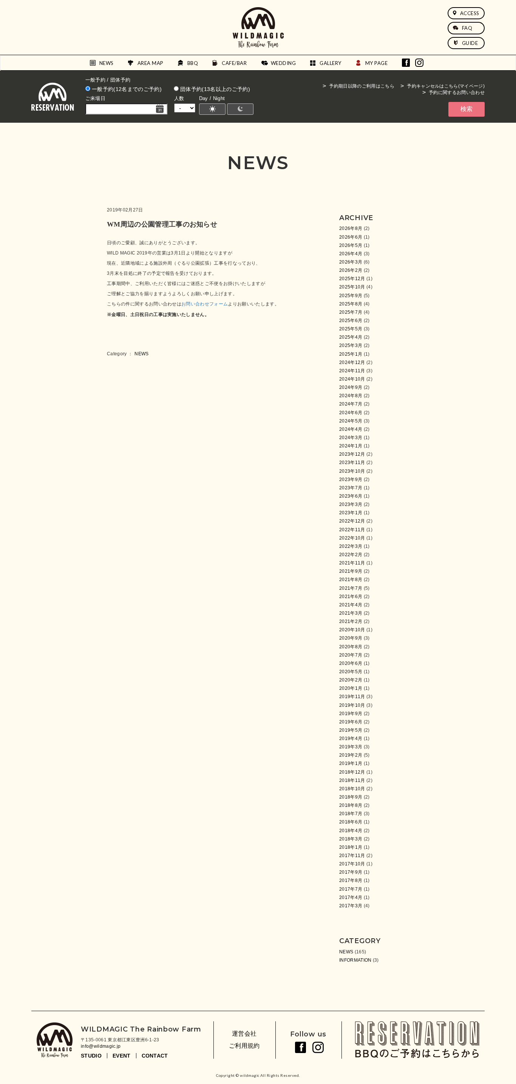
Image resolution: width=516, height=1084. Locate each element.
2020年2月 (350, 680)
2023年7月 (350, 487)
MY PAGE (376, 63)
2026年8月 (350, 228)
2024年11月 (352, 370)
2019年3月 (350, 746)
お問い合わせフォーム (204, 304)
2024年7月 (350, 404)
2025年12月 (352, 278)
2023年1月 (350, 512)
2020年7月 (350, 655)
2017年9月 (350, 872)
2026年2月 (350, 270)
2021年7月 (350, 588)
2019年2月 (350, 755)
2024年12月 (352, 362)
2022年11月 (352, 529)
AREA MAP (150, 63)
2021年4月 (350, 605)
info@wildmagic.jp (101, 1046)
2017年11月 (352, 855)
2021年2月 (350, 621)
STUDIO (91, 1056)
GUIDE (470, 43)
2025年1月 (350, 354)
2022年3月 (350, 546)
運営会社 (244, 1033)
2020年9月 (350, 638)
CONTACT (155, 1056)
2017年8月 (350, 880)
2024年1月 (350, 446)
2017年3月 (350, 905)
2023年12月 (352, 454)
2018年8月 (350, 805)
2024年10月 (352, 379)
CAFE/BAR (234, 63)
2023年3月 (350, 504)
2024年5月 (350, 421)
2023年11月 (352, 462)
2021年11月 (352, 563)
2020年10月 (352, 629)
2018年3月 (350, 839)
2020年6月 (350, 663)
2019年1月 (350, 763)
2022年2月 (350, 554)
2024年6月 (350, 412)
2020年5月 (350, 671)
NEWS (106, 63)
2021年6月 (350, 596)
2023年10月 (352, 471)
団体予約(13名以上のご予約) (214, 89)
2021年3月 (350, 613)
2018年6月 (350, 822)
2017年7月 (350, 889)
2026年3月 (350, 262)
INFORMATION (355, 960)
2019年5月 (350, 730)
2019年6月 (350, 722)
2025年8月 (350, 304)
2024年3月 (350, 437)
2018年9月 (350, 797)
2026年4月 (350, 253)
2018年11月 (352, 780)
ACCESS (469, 13)
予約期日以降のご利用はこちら (361, 86)
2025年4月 (350, 337)
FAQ (467, 28)
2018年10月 (352, 788)
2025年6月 (350, 320)
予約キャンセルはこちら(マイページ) (446, 86)
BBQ (192, 63)
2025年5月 (350, 329)
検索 (466, 109)
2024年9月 (350, 387)
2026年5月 (350, 245)
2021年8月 (350, 579)
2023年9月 (350, 479)
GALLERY (330, 63)
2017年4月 (350, 897)
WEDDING (283, 63)
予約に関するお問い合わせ (457, 92)
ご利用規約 (244, 1045)
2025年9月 (350, 295)
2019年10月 (352, 705)
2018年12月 (352, 772)
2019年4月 (350, 738)
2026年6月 (350, 237)
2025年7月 (350, 312)
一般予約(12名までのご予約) (126, 89)
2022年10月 (352, 538)
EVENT (122, 1056)
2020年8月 (350, 646)
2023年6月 (350, 496)
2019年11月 (352, 696)
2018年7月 (350, 813)
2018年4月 (350, 830)
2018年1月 (350, 847)
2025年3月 (350, 345)
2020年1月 (350, 688)
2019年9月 (350, 713)
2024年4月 (350, 429)
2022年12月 (352, 521)
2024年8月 (350, 395)
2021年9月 (350, 571)
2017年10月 (352, 864)
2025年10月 (352, 287)
